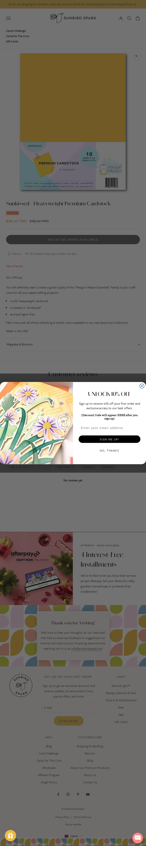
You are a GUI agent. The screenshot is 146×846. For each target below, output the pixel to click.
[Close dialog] (142, 386)
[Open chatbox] (137, 838)
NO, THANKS (109, 450)
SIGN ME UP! (109, 439)
